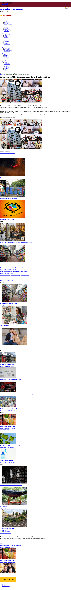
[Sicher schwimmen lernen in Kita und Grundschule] (3, 543)
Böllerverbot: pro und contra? (6, 177)
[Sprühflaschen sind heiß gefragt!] (8, 458)
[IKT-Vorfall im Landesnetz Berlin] (8, 362)
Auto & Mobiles (6, 57)
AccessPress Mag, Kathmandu (27, 582)
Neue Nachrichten (7, 27)
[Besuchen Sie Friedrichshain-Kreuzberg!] (7, 15)
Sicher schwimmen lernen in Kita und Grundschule (10, 278)
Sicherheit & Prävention (8, 24)
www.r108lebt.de (18, 115)
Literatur (5, 62)
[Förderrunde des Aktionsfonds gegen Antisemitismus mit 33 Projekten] (14, 483)
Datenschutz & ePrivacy (6, 586)
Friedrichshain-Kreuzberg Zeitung (11, 9)
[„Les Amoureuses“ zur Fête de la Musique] (6, 531)
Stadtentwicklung (7, 34)
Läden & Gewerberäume (8, 50)
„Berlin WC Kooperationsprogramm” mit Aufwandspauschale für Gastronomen (16, 242)
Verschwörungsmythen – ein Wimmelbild (8, 408)
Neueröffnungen (6, 40)
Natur (5, 54)
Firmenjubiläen (6, 41)
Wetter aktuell (6, 20)
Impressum (4, 585)
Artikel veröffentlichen (5, 3)
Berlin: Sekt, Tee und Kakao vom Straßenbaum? (10, 445)
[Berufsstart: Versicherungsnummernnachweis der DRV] (8, 377)
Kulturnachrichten (7, 64)
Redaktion (2, 154)
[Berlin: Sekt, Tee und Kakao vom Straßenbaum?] (8, 443)
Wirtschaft (3, 39)
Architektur (6, 35)
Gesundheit (6, 66)
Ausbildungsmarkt (7, 52)
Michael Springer (3, 265)
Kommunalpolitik (7, 29)
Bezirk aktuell (6, 28)
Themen (3, 53)
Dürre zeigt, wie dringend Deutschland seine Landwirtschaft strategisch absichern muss (17, 267)
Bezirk (3, 26)
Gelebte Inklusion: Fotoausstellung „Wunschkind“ (10, 575)
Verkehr (5, 21)
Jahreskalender (6, 23)
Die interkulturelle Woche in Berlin (7, 219)
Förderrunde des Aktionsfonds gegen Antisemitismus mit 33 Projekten (14, 271)
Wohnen (5, 59)
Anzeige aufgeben (5, 4)
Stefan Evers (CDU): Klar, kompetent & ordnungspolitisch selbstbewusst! (14, 275)
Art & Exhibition (6, 63)
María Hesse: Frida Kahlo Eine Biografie (8, 198)
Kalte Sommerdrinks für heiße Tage (7, 426)
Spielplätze (6, 37)
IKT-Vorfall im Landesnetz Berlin (7, 364)
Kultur (3, 61)
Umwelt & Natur (6, 38)
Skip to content (2, 0)
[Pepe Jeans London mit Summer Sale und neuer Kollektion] (14, 345)
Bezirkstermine (6, 22)
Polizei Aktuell (6, 31)
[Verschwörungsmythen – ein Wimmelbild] (8, 406)
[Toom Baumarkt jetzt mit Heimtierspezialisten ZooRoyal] (14, 301)
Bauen (3, 33)
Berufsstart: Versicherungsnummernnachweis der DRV (11, 379)
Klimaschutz (6, 55)
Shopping (3, 42)
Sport (5, 69)
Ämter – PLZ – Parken (7, 30)
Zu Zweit (5, 71)
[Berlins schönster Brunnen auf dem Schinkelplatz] (14, 526)
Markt (3, 47)
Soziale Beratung (6, 60)
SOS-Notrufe (6, 19)
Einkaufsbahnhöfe (7, 44)
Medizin (5, 56)
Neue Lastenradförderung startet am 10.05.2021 (7, 153)
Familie (5, 70)
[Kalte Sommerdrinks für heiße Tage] (8, 424)
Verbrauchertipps (6, 46)
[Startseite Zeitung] (2, 18)
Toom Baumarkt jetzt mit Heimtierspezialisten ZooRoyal (11, 263)
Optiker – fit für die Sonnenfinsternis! (7, 431)
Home (1, 74)
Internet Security (6, 25)
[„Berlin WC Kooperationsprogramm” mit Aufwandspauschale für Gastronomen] (12, 240)
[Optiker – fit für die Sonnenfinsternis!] (14, 323)
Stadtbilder (6, 32)
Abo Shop (3, 588)
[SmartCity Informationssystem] (67, 8)
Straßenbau (6, 36)
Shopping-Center (6, 43)
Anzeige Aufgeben (7, 48)
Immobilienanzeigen (7, 51)
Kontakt (3, 584)
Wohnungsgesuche (7, 49)
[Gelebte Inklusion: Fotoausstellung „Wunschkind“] (8, 573)
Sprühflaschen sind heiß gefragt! (6, 460)
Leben (3, 65)
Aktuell (4, 74)
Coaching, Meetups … (7, 67)
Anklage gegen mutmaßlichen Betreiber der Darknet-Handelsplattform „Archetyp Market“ (18, 394)
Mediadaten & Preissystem (6, 587)
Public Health (6, 68)
